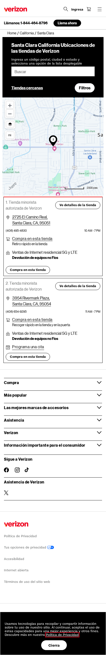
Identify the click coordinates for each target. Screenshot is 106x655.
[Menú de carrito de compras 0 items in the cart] (88, 9)
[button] (32, 238)
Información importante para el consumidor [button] (44, 445)
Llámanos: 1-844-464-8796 (26, 23)
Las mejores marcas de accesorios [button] (36, 407)
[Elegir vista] (10, 124)
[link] (13, 33)
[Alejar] (10, 113)
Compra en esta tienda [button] (28, 270)
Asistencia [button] (14, 420)
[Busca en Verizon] (65, 9)
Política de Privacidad (20, 536)
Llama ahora (67, 23)
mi (9, 135)
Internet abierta (16, 570)
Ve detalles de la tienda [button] (77, 205)
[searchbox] (53, 71)
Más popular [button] (15, 395)
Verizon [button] (11, 432)
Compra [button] (11, 382)
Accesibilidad (14, 559)
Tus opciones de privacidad (25, 547)
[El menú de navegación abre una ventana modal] (99, 9)
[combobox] (53, 71)
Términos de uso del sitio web (27, 582)
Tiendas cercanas (27, 87)
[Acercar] (10, 105)
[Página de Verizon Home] (15, 9)
